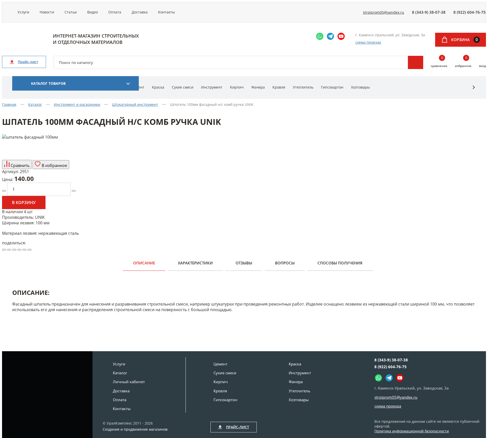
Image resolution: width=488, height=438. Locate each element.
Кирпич (237, 87)
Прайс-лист (28, 61)
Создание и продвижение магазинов (135, 429)
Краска (158, 87)
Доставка (140, 12)
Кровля (278, 87)
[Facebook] (14, 249)
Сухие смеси (182, 87)
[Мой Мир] (24, 249)
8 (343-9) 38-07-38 (429, 12)
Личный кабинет (129, 381)
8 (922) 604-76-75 (469, 12)
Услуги (23, 12)
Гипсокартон (332, 87)
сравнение (439, 62)
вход (482, 66)
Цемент (220, 363)
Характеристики (195, 262)
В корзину (24, 202)
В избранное (54, 165)
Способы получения (339, 262)
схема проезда (368, 42)
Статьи (71, 12)
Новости (47, 12)
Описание (144, 262)
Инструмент (211, 87)
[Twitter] (29, 249)
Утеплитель (303, 87)
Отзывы (244, 262)
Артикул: (10, 171)
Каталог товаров (48, 83)
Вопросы (285, 262)
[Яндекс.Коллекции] (4, 249)
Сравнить (19, 165)
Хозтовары (360, 87)
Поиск (415, 62)
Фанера (258, 87)
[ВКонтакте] (9, 249)
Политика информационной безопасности (411, 431)
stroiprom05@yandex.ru (383, 12)
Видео (92, 12)
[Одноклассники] (19, 249)
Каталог (120, 372)
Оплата (114, 12)
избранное (463, 62)
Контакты (166, 12)
